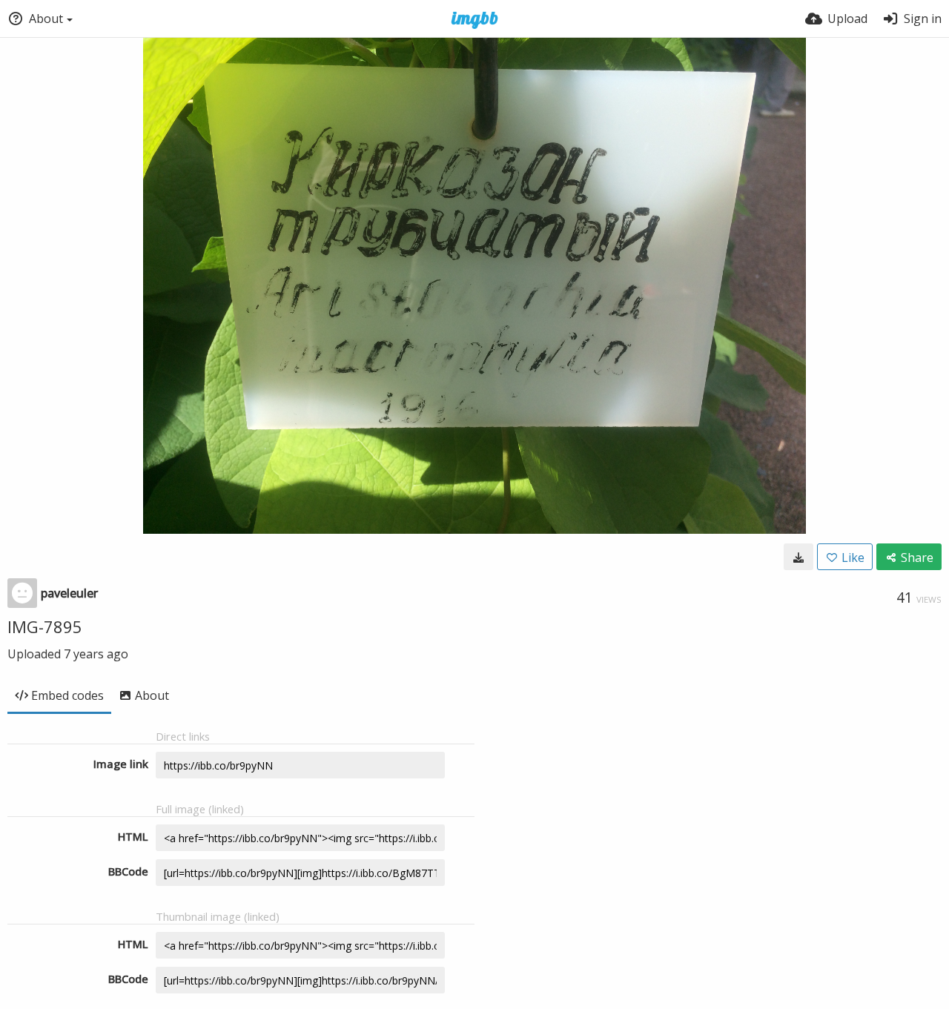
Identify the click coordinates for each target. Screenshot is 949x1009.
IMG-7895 (44, 626)
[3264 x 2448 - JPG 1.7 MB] (798, 556)
